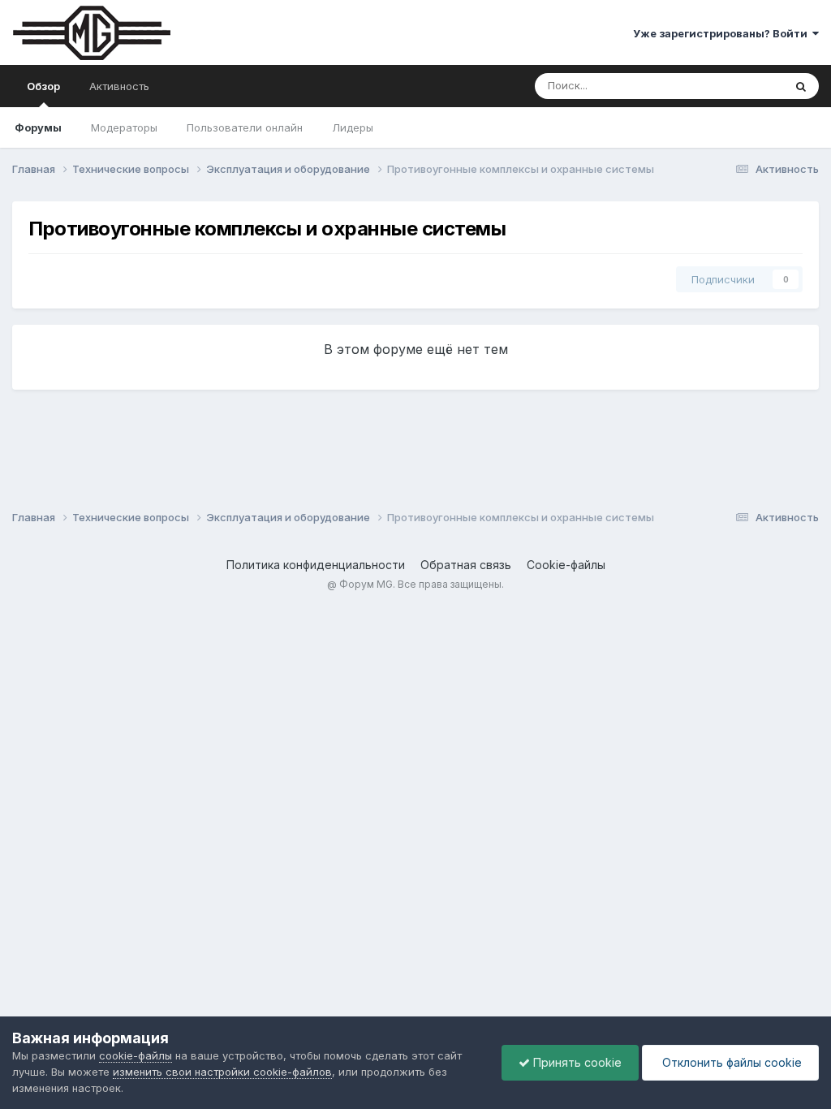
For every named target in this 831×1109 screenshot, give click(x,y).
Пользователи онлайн (245, 127)
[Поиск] (801, 86)
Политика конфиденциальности (315, 565)
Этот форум (732, 86)
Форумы (38, 127)
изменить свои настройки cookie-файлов (222, 1071)
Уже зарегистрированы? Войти (722, 33)
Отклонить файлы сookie (730, 1062)
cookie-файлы (135, 1055)
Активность (119, 86)
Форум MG (366, 584)
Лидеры (352, 127)
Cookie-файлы (566, 565)
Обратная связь (465, 565)
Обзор (43, 86)
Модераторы (124, 127)
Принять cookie (576, 1062)
